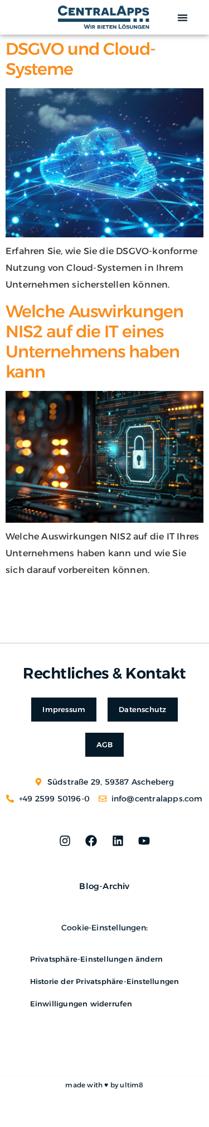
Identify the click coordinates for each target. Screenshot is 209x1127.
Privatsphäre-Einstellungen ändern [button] (96, 958)
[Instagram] (65, 841)
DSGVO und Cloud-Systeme (80, 59)
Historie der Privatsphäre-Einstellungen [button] (104, 981)
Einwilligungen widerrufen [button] (81, 1003)
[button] (182, 17)
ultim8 (131, 1085)
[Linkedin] (117, 841)
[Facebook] (91, 841)
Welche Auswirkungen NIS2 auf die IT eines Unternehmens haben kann (94, 341)
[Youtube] (143, 841)
